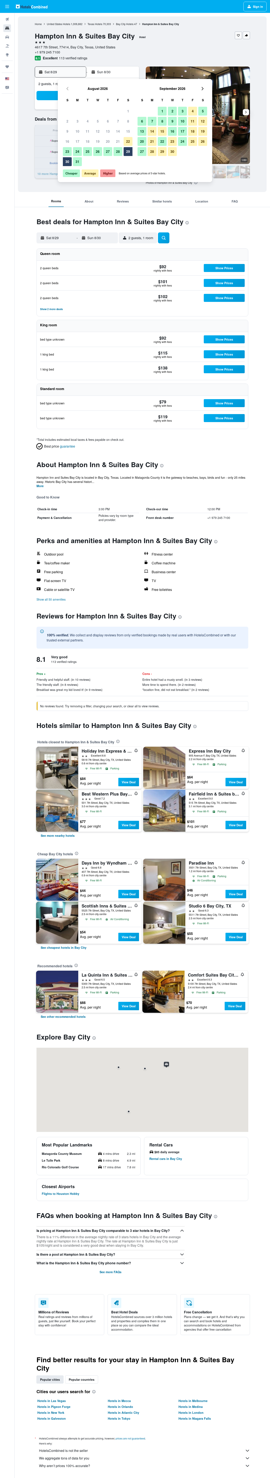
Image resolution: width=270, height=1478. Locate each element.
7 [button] (118, 121)
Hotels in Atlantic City (123, 1412)
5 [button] (98, 121)
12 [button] (98, 131)
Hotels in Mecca (119, 1401)
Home (38, 24)
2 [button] (67, 121)
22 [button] (128, 141)
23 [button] (67, 151)
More (40, 486)
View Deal (129, 782)
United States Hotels (58, 24)
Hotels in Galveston (51, 1418)
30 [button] (67, 161)
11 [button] (87, 131)
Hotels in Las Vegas (51, 1401)
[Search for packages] (7, 46)
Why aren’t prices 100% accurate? (64, 1465)
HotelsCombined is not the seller (63, 1450)
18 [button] (87, 141)
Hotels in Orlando (120, 1407)
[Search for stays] (7, 28)
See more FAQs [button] (111, 1272)
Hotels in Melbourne (193, 1401)
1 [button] (128, 111)
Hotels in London (191, 1412)
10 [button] (77, 131)
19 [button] (98, 141)
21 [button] (118, 141)
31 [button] (77, 161)
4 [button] (88, 121)
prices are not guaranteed (130, 1438)
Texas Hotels (95, 24)
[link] (57, 835)
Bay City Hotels (125, 24)
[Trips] (7, 67)
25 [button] (87, 151)
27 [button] (108, 151)
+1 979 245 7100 (47, 52)
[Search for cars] (7, 37)
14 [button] (118, 131)
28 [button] (118, 151)
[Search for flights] (7, 19)
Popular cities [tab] (50, 1379)
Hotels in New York (50, 1412)
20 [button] (108, 141)
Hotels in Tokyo (119, 1418)
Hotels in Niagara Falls (194, 1418)
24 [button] (77, 151)
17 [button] (77, 141)
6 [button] (108, 121)
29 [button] (128, 151)
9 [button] (67, 131)
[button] (7, 6)
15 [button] (128, 131)
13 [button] (108, 131)
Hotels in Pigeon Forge (53, 1407)
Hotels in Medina (190, 1407)
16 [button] (67, 141)
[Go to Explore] (7, 55)
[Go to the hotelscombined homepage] (31, 6)
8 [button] (128, 121)
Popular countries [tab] (81, 1379)
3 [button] (77, 121)
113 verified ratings (73, 58)
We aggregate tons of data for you (64, 1458)
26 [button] (98, 151)
